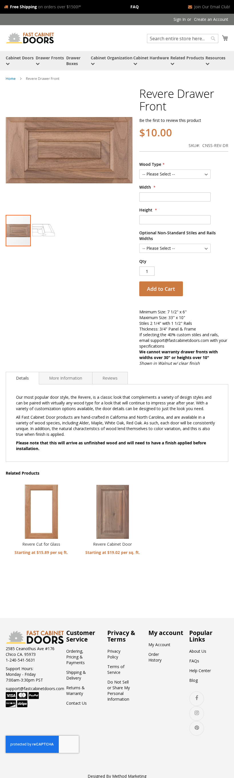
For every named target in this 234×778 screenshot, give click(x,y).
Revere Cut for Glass (41, 544)
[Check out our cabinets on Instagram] (196, 713)
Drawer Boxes (73, 60)
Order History (155, 657)
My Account (159, 644)
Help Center (200, 670)
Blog (193, 680)
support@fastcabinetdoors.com (35, 688)
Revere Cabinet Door (112, 544)
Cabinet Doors (20, 58)
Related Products (187, 58)
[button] (44, 230)
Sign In (180, 19)
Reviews (110, 378)
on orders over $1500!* (45, 6)
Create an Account (211, 19)
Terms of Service (115, 669)
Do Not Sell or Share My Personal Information (118, 690)
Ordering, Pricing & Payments (75, 656)
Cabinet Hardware (151, 58)
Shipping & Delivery (76, 675)
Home (11, 78)
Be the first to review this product (170, 120)
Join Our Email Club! (212, 6)
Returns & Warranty (75, 690)
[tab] (22, 378)
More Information (65, 378)
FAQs (194, 661)
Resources (215, 58)
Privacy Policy (113, 654)
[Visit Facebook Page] (196, 698)
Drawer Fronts (50, 58)
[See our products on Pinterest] (196, 728)
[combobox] (182, 38)
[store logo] (30, 38)
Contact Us (76, 703)
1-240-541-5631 (20, 660)
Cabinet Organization (111, 58)
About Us (197, 651)
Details (22, 378)
